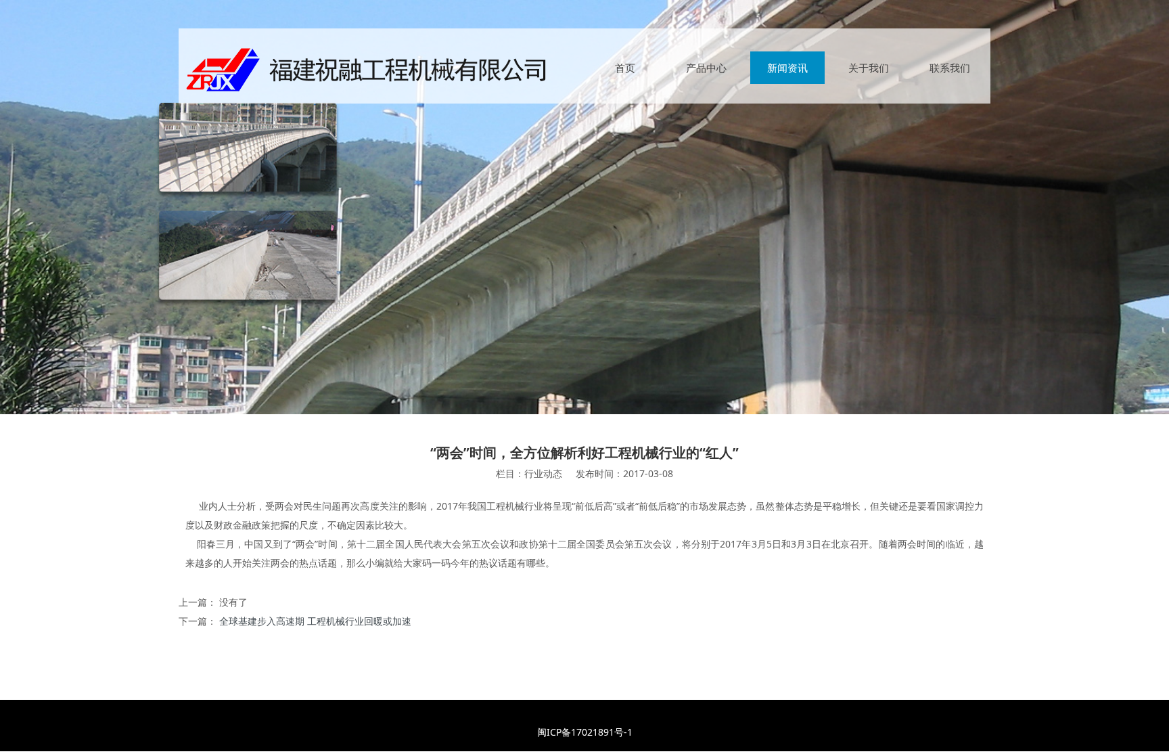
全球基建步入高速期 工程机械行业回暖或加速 (315, 621)
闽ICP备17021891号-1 (585, 732)
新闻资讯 (787, 67)
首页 (625, 67)
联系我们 (950, 67)
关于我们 (868, 67)
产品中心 (706, 67)
